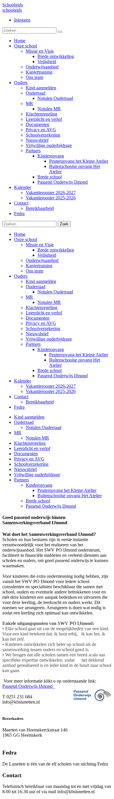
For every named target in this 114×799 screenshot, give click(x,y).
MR (29, 297)
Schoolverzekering (43, 328)
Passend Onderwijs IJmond (62, 375)
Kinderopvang (50, 349)
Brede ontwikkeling (55, 249)
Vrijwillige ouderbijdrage (49, 338)
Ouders (20, 276)
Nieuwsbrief (37, 333)
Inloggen (22, 19)
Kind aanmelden (41, 281)
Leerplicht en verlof (44, 312)
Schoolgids (12, 4)
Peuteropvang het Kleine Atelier (78, 354)
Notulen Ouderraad (55, 291)
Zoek (64, 224)
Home (19, 234)
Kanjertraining (39, 265)
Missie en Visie (40, 244)
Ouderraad (35, 286)
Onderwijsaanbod (42, 260)
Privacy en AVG (41, 323)
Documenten (37, 318)
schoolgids (12, 10)
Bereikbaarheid (40, 401)
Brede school (49, 370)
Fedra (19, 407)
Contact (21, 396)
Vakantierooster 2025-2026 (51, 391)
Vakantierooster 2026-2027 (51, 386)
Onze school (25, 239)
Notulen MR (49, 302)
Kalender (22, 380)
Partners (33, 344)
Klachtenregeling (41, 307)
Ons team (34, 270)
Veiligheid (46, 255)
